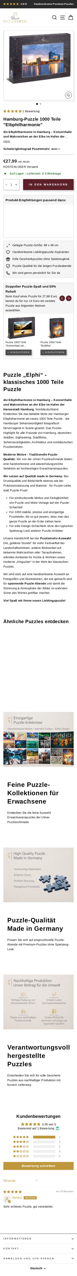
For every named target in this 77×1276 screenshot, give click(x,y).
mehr (6, 141)
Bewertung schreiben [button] (38, 1166)
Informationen (17, 1238)
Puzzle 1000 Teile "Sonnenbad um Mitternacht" (16, 346)
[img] (12, 1191)
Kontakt (11, 1248)
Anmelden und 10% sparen (28, 1258)
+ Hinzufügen (19, 352)
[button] (13, 111)
